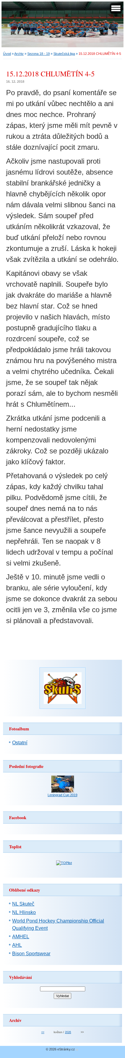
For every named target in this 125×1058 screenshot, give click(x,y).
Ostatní (19, 742)
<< (42, 1032)
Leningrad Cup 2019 (62, 795)
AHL (17, 945)
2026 (68, 1032)
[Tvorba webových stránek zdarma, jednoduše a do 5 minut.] (77, 1049)
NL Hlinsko (24, 912)
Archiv (19, 53)
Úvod (7, 53)
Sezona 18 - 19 (38, 53)
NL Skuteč (23, 903)
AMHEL (20, 936)
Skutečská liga (64, 53)
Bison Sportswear (31, 953)
